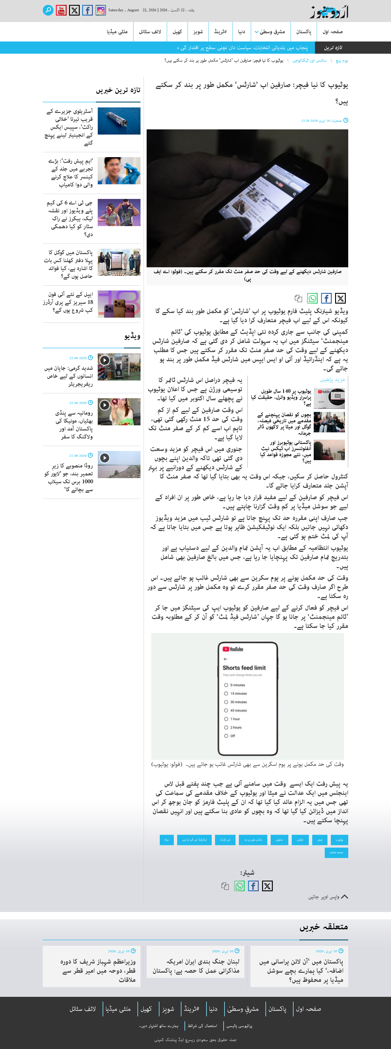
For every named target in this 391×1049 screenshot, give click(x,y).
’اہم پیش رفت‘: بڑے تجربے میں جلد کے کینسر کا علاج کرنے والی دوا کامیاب (70, 173)
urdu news (336, 852)
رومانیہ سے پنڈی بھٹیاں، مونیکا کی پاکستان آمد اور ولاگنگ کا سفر (74, 425)
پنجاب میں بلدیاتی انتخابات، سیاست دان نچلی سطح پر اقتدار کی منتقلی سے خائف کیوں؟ (219, 48)
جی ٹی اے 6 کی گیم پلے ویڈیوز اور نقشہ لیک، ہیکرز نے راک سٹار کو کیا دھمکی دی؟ (70, 219)
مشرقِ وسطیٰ (243, 1009)
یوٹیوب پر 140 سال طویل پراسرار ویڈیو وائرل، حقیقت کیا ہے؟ (281, 397)
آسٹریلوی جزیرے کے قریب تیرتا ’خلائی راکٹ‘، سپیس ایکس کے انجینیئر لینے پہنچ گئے (68, 127)
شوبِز (168, 1009)
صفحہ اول (333, 32)
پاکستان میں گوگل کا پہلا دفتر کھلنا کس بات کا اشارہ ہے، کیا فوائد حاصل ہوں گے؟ (68, 264)
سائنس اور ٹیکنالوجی (309, 60)
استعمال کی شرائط (202, 1026)
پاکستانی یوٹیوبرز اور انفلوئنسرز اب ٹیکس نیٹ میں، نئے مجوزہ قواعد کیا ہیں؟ (285, 451)
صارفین (279, 840)
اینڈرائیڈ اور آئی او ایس (194, 840)
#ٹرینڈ (220, 32)
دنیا (241, 32)
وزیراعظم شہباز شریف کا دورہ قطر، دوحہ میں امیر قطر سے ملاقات (98, 971)
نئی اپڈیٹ (225, 840)
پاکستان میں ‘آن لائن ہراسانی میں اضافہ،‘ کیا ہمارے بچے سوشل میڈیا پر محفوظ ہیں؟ (301, 971)
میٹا (167, 840)
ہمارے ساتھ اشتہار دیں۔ (158, 1026)
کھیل (177, 32)
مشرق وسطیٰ (272, 32)
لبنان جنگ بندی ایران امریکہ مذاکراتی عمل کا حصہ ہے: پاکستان (195, 966)
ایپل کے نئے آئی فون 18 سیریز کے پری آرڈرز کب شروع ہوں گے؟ (68, 302)
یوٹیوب (339, 840)
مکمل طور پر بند (253, 840)
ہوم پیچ (342, 60)
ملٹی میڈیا (117, 32)
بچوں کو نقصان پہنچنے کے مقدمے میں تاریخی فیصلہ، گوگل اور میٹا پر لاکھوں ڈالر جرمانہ (284, 424)
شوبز (198, 32)
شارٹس (300, 840)
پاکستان (303, 32)
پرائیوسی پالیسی (239, 1026)
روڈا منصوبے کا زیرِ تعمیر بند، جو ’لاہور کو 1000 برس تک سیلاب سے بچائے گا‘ (68, 478)
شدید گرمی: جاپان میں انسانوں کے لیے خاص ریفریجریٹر (68, 376)
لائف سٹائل (150, 32)
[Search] (48, 10)
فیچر (319, 840)
